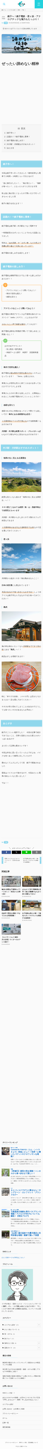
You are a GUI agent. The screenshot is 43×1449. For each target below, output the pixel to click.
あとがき (10, 148)
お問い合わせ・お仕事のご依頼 (13, 1409)
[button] (6, 852)
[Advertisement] (21, 95)
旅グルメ (9, 1338)
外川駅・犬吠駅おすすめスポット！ (21, 144)
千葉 (6, 22)
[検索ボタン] (4, 4)
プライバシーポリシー (10, 1413)
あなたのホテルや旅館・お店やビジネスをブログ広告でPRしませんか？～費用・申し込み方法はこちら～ (21, 1399)
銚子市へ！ (11, 133)
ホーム (5, 1418)
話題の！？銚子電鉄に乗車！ (18, 137)
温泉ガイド (9, 1348)
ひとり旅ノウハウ (11, 1329)
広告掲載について (33, 1442)
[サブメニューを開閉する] (38, 1324)
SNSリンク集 (23, 1442)
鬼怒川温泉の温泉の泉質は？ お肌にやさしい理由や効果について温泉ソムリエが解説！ (21, 1377)
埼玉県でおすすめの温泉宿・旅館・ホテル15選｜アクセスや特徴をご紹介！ (21, 1370)
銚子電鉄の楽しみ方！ (16, 140)
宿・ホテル (9, 1334)
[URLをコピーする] (36, 852)
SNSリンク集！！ (9, 1393)
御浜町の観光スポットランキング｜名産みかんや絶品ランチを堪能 (21, 1364)
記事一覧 (6, 1423)
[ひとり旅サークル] (21, 4)
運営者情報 (6, 1427)
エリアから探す (11, 1325)
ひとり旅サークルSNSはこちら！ (13, 1257)
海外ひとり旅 (10, 1343)
